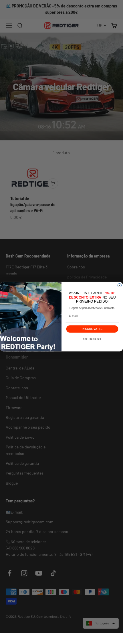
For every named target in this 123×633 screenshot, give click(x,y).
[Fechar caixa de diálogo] (119, 285)
